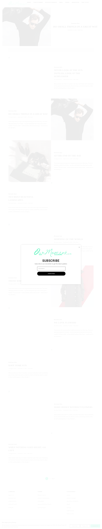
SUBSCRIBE (51, 273)
